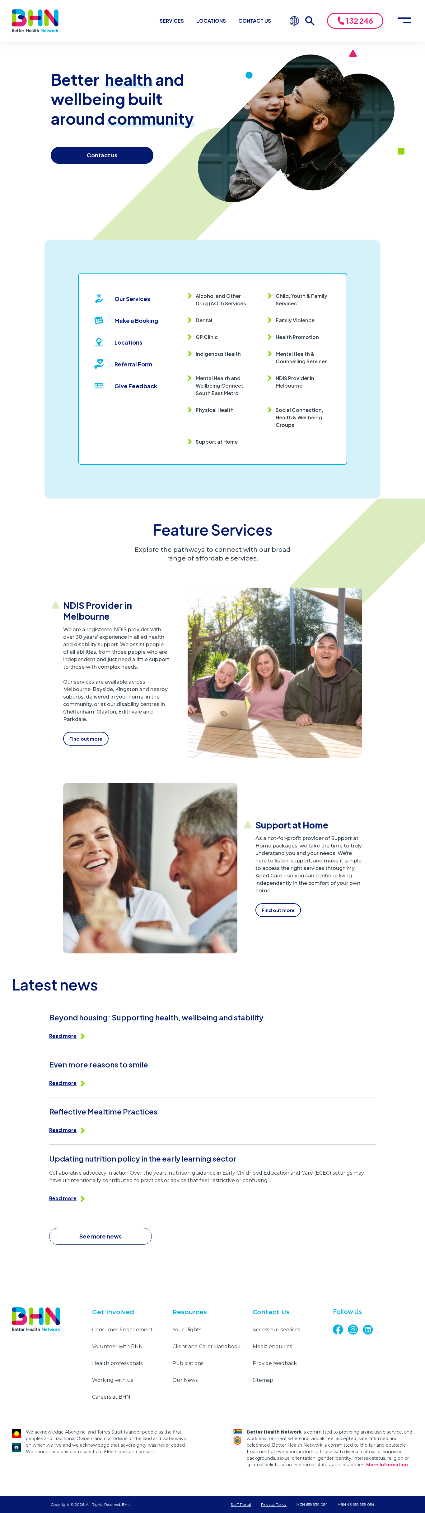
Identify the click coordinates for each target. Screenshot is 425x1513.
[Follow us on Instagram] (355, 1329)
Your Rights (186, 1330)
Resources (189, 1312)
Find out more (85, 739)
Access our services (276, 1330)
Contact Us (254, 20)
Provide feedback (275, 1363)
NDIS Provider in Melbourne (295, 382)
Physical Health (215, 410)
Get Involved (113, 1312)
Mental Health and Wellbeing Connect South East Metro (219, 385)
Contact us (102, 155)
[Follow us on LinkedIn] (370, 1329)
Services (172, 20)
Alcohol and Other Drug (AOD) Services (221, 300)
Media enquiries (272, 1346)
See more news (100, 1236)
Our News (185, 1380)
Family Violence (295, 320)
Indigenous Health (218, 354)
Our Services (132, 298)
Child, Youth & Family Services (301, 300)
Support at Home (217, 441)
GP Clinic (207, 337)
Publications (187, 1363)
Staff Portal (241, 1504)
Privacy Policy (274, 1504)
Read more (63, 1036)
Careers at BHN (111, 1397)
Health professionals (117, 1363)
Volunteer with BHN (117, 1346)
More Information (387, 1465)
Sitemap (263, 1380)
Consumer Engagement (122, 1330)
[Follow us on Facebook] (340, 1329)
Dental (204, 320)
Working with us (112, 1380)
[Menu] (404, 21)
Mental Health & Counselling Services (302, 358)
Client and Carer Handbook (206, 1346)
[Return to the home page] (35, 20)
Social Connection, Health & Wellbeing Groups (299, 417)
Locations (211, 20)
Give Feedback (135, 385)
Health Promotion (297, 337)
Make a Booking (136, 320)
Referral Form (133, 364)
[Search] (313, 21)
